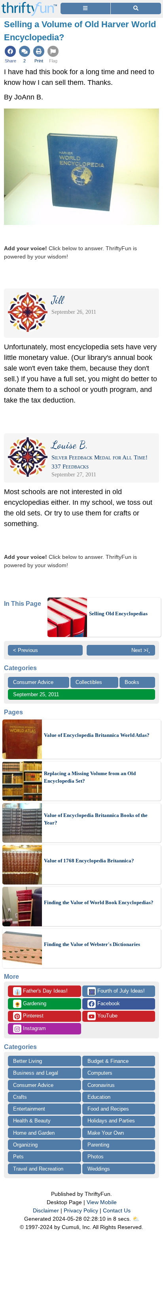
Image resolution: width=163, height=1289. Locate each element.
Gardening (30, 1004)
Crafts (20, 1097)
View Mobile (102, 1202)
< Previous (25, 650)
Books (132, 682)
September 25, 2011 (36, 694)
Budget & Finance (108, 1061)
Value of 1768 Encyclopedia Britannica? (89, 861)
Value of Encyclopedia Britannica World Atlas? (97, 735)
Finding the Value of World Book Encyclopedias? (99, 902)
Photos (95, 1157)
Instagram (33, 1028)
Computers (99, 1073)
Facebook (108, 1003)
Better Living (27, 1061)
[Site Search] (136, 8)
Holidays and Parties (111, 1121)
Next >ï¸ (140, 650)
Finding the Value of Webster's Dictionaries (92, 944)
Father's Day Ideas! (41, 991)
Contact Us (117, 1210)
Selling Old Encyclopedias (118, 613)
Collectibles (89, 682)
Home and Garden (34, 1133)
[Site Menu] (85, 8)
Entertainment (29, 1109)
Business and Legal (35, 1073)
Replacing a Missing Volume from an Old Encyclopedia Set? (90, 777)
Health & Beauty (32, 1121)
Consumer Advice (33, 682)
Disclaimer (46, 1210)
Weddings (98, 1169)
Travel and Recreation (38, 1169)
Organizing (25, 1145)
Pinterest (32, 1016)
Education (98, 1097)
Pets (18, 1157)
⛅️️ (136, 1219)
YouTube (107, 1016)
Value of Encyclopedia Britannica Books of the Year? (96, 819)
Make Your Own (105, 1133)
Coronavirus (101, 1085)
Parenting (98, 1145)
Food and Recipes (108, 1109)
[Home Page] (29, 4)
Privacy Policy (81, 1210)
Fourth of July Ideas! (117, 991)
